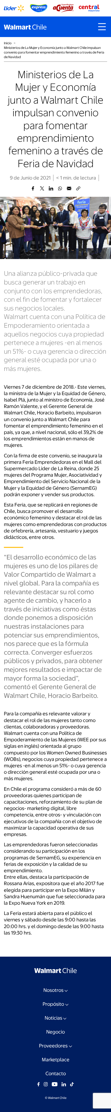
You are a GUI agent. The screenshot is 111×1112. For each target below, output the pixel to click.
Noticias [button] (53, 1018)
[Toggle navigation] (102, 27)
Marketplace (55, 1060)
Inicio (8, 43)
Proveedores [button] (53, 1046)
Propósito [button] (53, 1004)
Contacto (55, 1074)
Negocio (55, 1032)
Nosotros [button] (53, 990)
